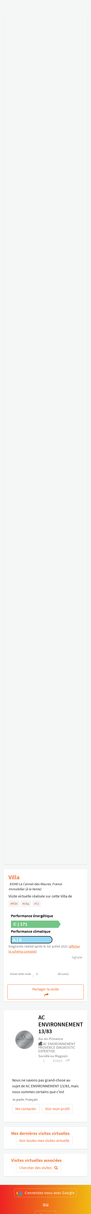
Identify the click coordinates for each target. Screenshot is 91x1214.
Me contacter (25, 1108)
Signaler (77, 957)
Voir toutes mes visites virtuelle (44, 1140)
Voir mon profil (57, 1108)
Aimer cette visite (20, 974)
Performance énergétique (32, 915)
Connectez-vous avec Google (49, 1192)
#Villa (25, 904)
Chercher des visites (35, 1167)
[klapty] (24, 1039)
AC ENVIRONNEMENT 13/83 (60, 1024)
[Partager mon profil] (66, 1061)
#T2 (36, 904)
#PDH (13, 904)
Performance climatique (30, 931)
